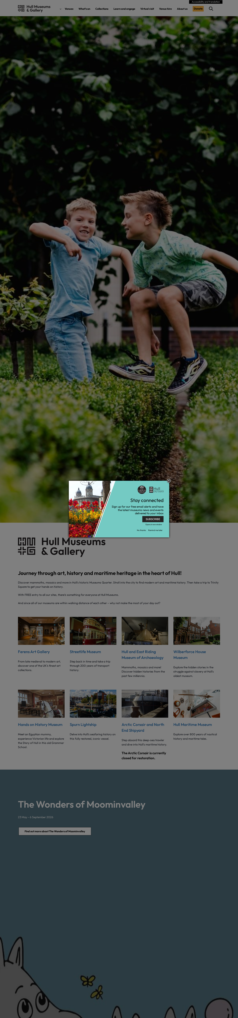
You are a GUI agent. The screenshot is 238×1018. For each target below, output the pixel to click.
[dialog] (119, 509)
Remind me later (155, 530)
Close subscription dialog (168, 481)
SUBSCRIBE (153, 519)
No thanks (141, 530)
